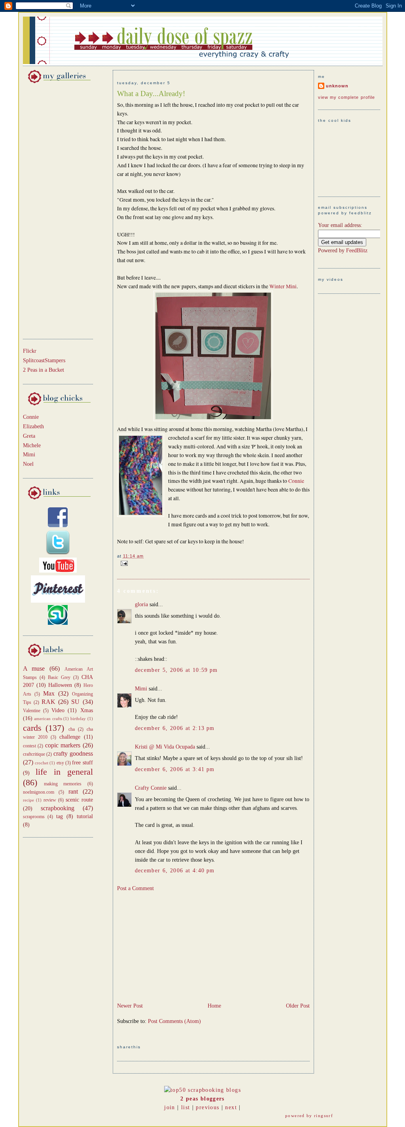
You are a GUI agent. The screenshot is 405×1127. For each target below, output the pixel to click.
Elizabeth (33, 426)
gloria (141, 604)
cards (32, 728)
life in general (64, 772)
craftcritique (34, 754)
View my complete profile (346, 97)
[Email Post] (123, 563)
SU (75, 701)
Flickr (29, 351)
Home (214, 1006)
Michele (32, 445)
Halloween (60, 685)
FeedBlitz (356, 250)
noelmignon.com (38, 792)
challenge (69, 737)
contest (29, 746)
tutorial (85, 816)
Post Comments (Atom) (174, 1021)
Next (231, 1107)
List (185, 1107)
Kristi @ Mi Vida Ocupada (165, 747)
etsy (60, 763)
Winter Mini (283, 286)
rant (73, 791)
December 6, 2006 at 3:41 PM (175, 769)
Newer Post (130, 1006)
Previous (207, 1107)
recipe (28, 800)
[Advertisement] (46, 209)
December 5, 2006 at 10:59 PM (176, 670)
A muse (34, 668)
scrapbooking (57, 808)
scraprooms (34, 816)
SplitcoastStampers (44, 360)
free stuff (82, 763)
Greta (29, 436)
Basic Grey (59, 677)
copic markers (63, 745)
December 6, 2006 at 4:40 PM (175, 871)
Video (57, 710)
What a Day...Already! (151, 93)
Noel (28, 464)
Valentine (31, 710)
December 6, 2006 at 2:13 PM (175, 728)
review (50, 800)
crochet (41, 762)
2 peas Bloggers (202, 1099)
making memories (62, 784)
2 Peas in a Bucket (43, 370)
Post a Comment (135, 888)
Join (169, 1107)
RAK (48, 701)
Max (49, 693)
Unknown (337, 85)
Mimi (29, 455)
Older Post (298, 1006)
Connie (31, 417)
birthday (78, 718)
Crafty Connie (151, 788)
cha (71, 729)
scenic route (79, 800)
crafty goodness (73, 753)
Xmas (86, 710)
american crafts (48, 718)
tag (59, 816)
